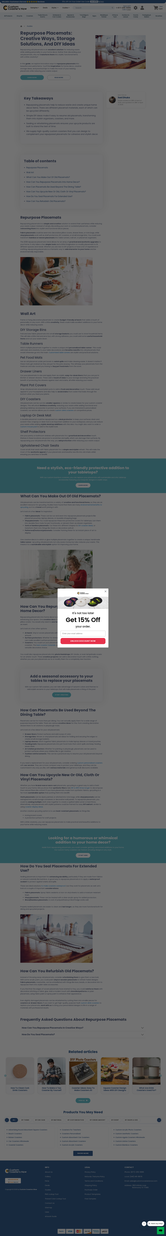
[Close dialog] (106, 591)
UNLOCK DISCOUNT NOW (83, 641)
